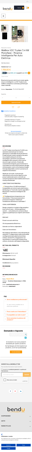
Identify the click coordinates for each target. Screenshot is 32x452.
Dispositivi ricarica (6, 47)
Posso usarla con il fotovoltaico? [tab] (16, 311)
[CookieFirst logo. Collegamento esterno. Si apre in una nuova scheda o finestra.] (2, 434)
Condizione (6, 262)
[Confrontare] (18, 107)
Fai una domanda (16, 351)
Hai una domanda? (16, 131)
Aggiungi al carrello (16, 102)
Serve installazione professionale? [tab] (17, 299)
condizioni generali (14, 369)
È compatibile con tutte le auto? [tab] (16, 315)
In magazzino (7, 255)
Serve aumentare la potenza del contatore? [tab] (16, 318)
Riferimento (6, 253)
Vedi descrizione (5, 63)
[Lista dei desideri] (21, 7)
